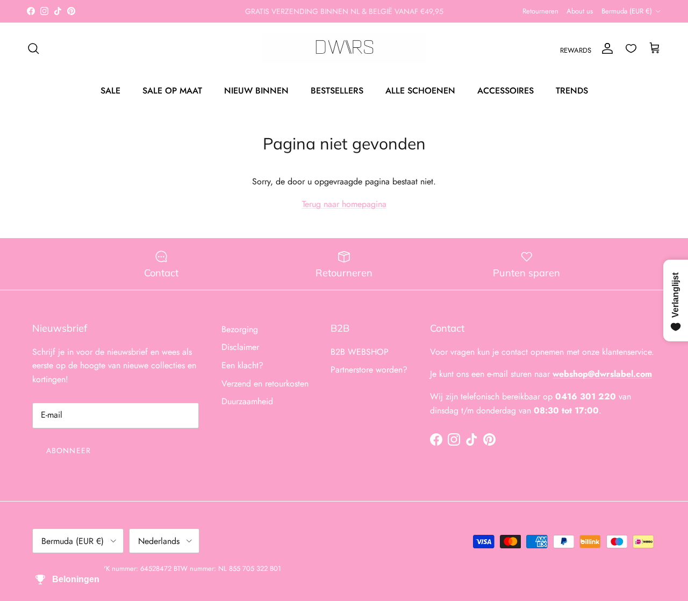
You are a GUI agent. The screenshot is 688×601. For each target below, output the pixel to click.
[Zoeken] (33, 48)
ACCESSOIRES (505, 90)
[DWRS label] (344, 48)
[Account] (605, 48)
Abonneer (68, 450)
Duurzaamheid (247, 401)
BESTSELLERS (337, 90)
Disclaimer (240, 347)
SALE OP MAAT (172, 90)
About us (580, 11)
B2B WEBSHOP (360, 352)
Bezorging (239, 329)
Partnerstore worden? (369, 369)
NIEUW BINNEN (256, 90)
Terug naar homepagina (344, 204)
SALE (110, 90)
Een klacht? (242, 365)
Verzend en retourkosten (265, 383)
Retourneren (540, 11)
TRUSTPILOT (411, 15)
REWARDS (575, 50)
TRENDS (572, 90)
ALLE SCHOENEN (420, 90)
